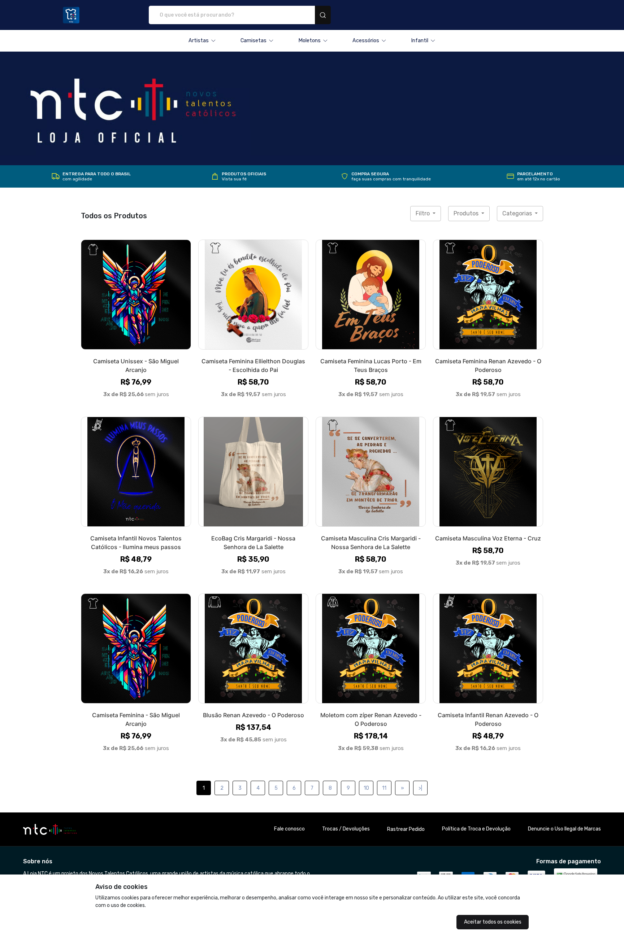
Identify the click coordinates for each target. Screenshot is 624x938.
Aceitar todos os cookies (492, 922)
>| (420, 788)
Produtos (467, 213)
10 (366, 788)
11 (384, 788)
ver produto (136, 294)
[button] (202, 40)
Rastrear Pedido (406, 829)
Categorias (517, 213)
